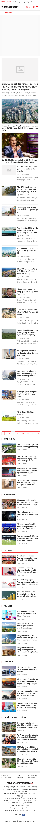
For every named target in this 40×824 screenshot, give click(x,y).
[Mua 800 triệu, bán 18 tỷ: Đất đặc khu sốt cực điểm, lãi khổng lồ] (9, 272)
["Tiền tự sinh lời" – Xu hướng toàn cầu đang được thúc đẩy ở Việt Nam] (9, 595)
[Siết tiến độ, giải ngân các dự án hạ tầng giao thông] (9, 448)
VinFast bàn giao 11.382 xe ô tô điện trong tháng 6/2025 (27, 669)
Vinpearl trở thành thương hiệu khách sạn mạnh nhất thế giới (27, 625)
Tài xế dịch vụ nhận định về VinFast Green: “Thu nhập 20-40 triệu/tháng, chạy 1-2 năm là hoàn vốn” (27, 705)
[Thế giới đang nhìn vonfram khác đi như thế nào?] (9, 516)
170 (17, 433)
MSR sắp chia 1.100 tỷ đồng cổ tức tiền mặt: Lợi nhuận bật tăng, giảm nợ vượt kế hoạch (27, 749)
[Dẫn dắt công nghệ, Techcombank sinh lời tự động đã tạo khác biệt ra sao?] (9, 583)
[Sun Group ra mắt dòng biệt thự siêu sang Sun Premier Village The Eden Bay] (9, 375)
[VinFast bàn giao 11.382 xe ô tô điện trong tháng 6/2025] (9, 671)
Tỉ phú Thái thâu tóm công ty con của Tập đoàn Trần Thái (27, 291)
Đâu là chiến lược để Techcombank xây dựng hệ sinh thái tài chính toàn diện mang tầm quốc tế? (27, 558)
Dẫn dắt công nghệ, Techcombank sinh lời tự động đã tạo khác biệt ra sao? (27, 582)
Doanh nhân (9, 495)
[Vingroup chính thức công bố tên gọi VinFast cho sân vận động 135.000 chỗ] (9, 651)
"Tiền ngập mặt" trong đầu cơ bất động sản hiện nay (27, 209)
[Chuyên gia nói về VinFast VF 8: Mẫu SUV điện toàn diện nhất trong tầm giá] (9, 683)
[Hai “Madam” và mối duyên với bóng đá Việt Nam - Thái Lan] (9, 615)
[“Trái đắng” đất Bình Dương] (9, 416)
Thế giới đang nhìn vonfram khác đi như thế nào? (27, 514)
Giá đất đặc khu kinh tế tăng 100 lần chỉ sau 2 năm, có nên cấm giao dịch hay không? (19, 161)
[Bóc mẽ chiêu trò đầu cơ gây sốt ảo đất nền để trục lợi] (9, 170)
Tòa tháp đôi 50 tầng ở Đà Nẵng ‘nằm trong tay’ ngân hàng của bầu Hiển (27, 230)
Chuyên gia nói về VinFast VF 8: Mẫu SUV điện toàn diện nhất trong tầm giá (27, 681)
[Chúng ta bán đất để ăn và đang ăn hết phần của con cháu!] (9, 354)
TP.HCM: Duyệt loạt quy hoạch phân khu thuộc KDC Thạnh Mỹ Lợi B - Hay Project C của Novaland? (27, 189)
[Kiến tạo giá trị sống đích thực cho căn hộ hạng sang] (9, 395)
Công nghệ (9, 662)
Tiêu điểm (8, 606)
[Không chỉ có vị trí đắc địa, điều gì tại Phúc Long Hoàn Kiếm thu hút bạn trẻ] (9, 727)
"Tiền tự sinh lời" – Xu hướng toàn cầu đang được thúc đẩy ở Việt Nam (26, 594)
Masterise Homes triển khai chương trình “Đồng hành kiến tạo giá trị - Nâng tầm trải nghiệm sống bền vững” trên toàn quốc (27, 761)
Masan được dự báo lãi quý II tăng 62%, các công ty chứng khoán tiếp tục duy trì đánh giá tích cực (27, 502)
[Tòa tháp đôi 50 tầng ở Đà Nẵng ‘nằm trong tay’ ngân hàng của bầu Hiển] (9, 231)
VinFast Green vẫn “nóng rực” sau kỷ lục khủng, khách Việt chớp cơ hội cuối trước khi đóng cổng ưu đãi (27, 693)
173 (32, 433)
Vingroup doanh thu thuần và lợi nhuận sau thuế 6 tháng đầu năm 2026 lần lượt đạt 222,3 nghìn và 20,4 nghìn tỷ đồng (27, 637)
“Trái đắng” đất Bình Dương (25, 413)
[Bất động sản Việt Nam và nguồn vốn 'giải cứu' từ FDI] (9, 252)
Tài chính (8, 550)
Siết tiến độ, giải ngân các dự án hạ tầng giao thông (27, 445)
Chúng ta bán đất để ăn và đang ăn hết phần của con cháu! (27, 353)
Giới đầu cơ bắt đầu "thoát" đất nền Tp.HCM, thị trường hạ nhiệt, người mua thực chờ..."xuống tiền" (20, 86)
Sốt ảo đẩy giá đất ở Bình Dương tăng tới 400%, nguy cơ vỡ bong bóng (27, 332)
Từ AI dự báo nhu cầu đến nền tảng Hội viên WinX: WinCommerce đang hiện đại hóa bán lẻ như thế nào (27, 737)
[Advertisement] (20, 36)
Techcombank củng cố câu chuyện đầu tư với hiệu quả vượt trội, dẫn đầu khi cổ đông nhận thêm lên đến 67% (27, 570)
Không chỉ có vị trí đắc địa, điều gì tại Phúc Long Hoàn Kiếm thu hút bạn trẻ (27, 725)
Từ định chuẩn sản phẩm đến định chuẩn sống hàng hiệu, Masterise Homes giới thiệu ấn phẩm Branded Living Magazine (27, 482)
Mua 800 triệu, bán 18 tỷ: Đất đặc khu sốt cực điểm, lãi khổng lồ (27, 271)
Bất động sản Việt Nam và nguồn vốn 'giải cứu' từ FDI (27, 250)
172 (27, 433)
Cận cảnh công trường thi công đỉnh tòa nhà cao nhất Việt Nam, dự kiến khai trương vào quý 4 (20, 128)
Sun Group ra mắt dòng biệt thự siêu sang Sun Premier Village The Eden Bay (27, 373)
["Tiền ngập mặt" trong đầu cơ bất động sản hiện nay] (9, 211)
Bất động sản (10, 439)
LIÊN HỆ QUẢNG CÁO (12, 821)
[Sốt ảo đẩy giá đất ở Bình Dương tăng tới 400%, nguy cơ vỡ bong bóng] (9, 334)
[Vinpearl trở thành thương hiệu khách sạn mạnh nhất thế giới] (9, 627)
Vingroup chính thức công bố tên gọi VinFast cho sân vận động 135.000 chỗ (27, 649)
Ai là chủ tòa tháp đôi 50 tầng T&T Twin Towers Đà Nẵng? (27, 312)
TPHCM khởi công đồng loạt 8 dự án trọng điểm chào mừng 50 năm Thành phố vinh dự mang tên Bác (27, 458)
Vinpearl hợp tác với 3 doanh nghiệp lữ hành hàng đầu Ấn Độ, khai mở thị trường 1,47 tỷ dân (27, 526)
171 (22, 433)
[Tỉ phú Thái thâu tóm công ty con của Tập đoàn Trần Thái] (9, 293)
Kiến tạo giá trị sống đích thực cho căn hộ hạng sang (27, 394)
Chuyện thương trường (15, 717)
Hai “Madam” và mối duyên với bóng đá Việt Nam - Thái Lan (26, 613)
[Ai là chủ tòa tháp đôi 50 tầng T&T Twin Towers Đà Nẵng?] (9, 313)
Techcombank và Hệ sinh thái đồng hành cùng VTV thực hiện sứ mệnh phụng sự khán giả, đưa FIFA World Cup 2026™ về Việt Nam (27, 538)
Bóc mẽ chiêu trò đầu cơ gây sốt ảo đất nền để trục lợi (27, 168)
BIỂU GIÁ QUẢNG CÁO (27, 821)
